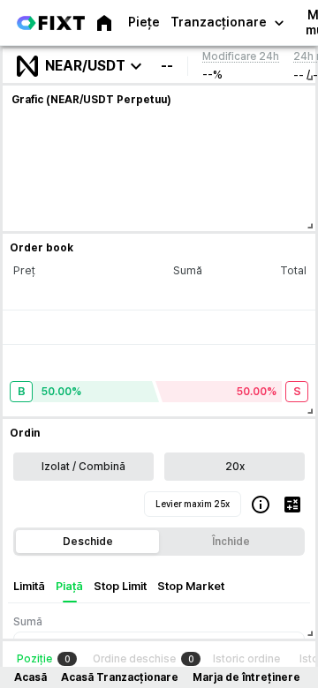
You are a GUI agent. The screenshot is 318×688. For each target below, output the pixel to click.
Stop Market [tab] (190, 586)
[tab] (47, 659)
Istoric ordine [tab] (246, 659)
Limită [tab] (29, 586)
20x (235, 466)
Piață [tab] (69, 586)
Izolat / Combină (83, 466)
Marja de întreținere (246, 677)
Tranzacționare (218, 22)
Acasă (30, 677)
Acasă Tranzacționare (119, 677)
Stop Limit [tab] (120, 586)
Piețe (144, 22)
